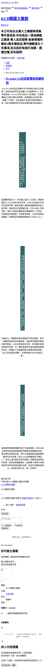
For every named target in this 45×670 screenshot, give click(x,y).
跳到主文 (5, 25)
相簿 (8, 63)
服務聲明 (26, 637)
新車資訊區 (20, 505)
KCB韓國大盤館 (14, 18)
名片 (8, 69)
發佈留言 (5, 528)
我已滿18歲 (6, 665)
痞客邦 (25, 498)
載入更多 (5, 514)
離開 (13, 665)
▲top (3, 509)
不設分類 (20, 58)
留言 (30, 498)
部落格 (9, 66)
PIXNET (11, 634)
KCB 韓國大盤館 (8, 485)
